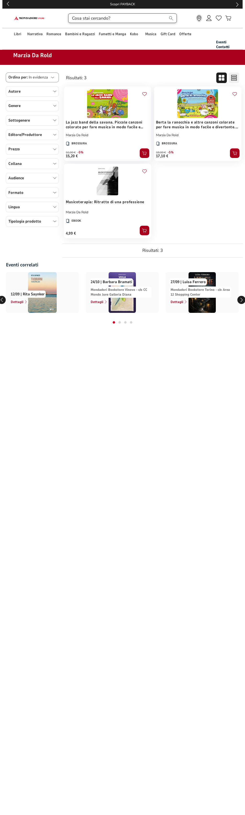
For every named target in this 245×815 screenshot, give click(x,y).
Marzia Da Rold (77, 135)
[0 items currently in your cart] (228, 18)
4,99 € (71, 233)
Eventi (221, 42)
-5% (81, 152)
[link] (199, 18)
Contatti (222, 47)
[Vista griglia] (221, 78)
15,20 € (72, 156)
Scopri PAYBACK (15, 4)
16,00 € (71, 152)
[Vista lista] (234, 78)
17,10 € (162, 156)
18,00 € (161, 152)
